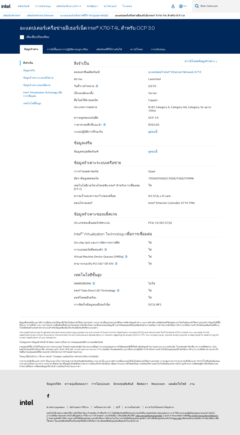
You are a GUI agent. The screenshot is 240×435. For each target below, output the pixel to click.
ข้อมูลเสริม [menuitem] (29, 70)
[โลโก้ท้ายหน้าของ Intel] (27, 402)
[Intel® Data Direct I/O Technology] (118, 290)
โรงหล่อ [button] (127, 6)
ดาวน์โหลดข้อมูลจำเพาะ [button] (200, 61)
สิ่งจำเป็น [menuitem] (28, 63)
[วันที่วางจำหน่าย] (97, 86)
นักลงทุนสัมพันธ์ (123, 384)
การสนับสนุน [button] (43, 6)
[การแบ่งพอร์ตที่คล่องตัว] (106, 249)
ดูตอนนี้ (152, 132)
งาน (192, 384)
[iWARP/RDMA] (94, 283)
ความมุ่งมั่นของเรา (76, 384)
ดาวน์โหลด (136, 49)
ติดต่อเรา (142, 384)
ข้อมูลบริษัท (54, 384)
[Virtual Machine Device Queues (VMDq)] (126, 256)
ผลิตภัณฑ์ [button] (24, 6)
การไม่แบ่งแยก (101, 384)
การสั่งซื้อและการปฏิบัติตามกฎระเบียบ (67, 49)
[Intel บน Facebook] (48, 396)
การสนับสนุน (158, 49)
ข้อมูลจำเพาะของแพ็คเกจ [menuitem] (36, 85)
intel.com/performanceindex (148, 415)
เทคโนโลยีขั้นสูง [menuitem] (32, 103)
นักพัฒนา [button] (92, 6)
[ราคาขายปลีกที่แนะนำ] (104, 124)
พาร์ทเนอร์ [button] (110, 6)
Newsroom (158, 384)
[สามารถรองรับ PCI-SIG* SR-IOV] (116, 263)
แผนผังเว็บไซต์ (177, 384)
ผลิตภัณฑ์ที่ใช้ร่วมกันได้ (109, 49)
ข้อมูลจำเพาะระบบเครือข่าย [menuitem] (38, 77)
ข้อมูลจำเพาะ (31, 49)
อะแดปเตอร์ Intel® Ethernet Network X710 (174, 72)
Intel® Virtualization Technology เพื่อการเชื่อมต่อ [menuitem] (42, 94)
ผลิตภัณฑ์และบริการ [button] (69, 6)
